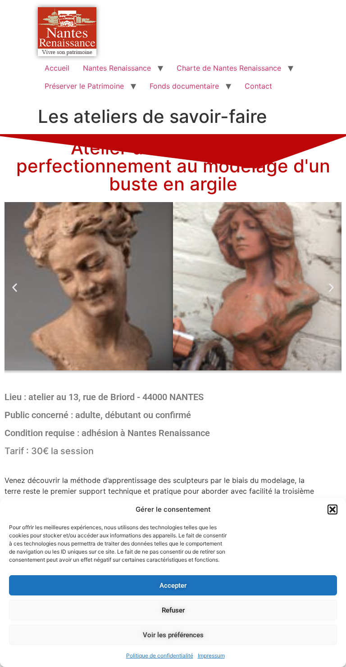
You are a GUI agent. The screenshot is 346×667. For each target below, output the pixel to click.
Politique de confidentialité (159, 655)
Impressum (211, 655)
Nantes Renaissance (117, 67)
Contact (258, 85)
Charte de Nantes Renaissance (229, 67)
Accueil (57, 67)
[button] (332, 509)
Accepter (173, 585)
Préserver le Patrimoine (84, 85)
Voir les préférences (173, 635)
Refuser (173, 610)
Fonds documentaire (184, 85)
